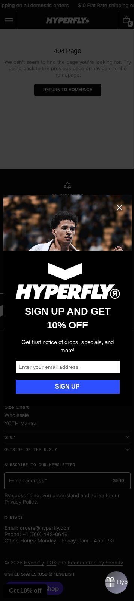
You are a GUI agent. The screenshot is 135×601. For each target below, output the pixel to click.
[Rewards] (110, 582)
